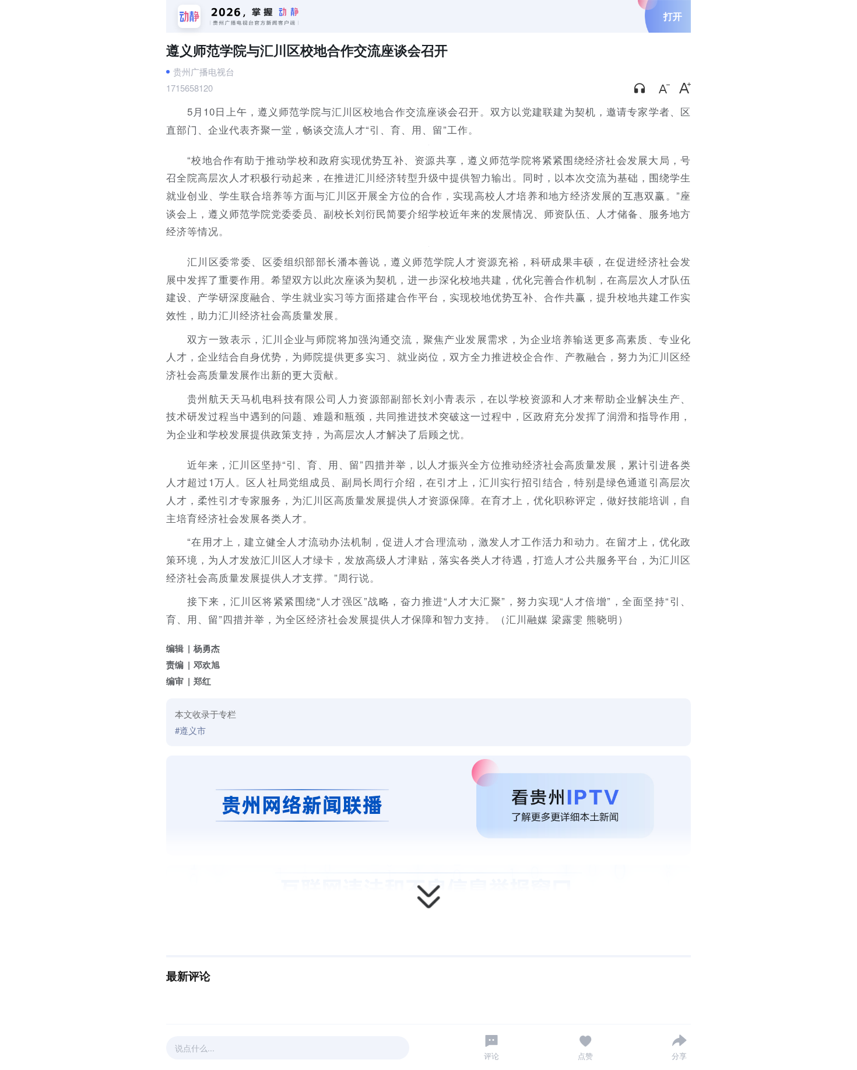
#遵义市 (190, 730)
